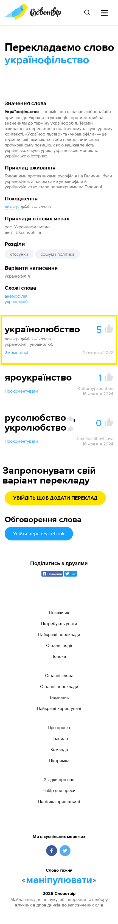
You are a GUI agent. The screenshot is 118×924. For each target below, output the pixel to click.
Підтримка (59, 760)
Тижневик (59, 697)
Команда (59, 749)
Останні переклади (59, 686)
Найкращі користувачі (59, 708)
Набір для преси (59, 790)
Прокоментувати (21, 390)
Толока (59, 656)
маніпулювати (59, 880)
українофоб (16, 301)
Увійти (38, 533)
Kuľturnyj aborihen (95, 388)
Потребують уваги (59, 623)
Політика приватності (59, 801)
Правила (59, 738)
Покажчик (59, 612)
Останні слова (59, 675)
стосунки (19, 254)
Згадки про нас (59, 779)
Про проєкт (59, 727)
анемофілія (16, 295)
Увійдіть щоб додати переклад (55, 498)
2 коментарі (16, 352)
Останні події (59, 645)
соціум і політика (57, 254)
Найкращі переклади (59, 634)
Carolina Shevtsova (95, 438)
